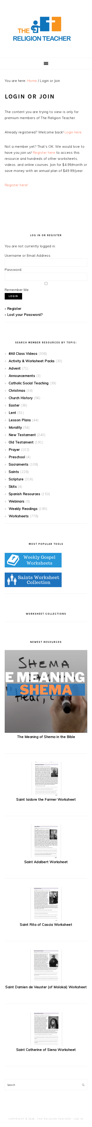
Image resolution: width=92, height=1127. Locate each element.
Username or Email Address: (28, 255)
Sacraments (19, 464)
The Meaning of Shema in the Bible (46, 737)
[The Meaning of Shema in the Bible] (46, 731)
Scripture (16, 479)
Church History (21, 398)
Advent (15, 368)
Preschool (17, 457)
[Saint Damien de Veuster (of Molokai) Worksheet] (46, 982)
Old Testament (21, 442)
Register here (44, 152)
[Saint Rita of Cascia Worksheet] (46, 919)
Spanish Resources (24, 494)
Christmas (17, 390)
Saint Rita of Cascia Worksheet (46, 924)
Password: (13, 269)
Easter (14, 405)
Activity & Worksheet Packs (32, 361)
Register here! (16, 185)
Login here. (74, 132)
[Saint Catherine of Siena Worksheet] (46, 1044)
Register (14, 308)
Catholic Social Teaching (29, 383)
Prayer (14, 449)
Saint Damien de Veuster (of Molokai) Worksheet (46, 987)
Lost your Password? (25, 314)
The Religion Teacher (54, 1119)
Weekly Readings (23, 509)
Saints (14, 472)
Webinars (17, 501)
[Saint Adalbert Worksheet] (46, 857)
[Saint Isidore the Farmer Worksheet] (46, 794)
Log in (78, 1119)
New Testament (22, 435)
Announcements (22, 376)
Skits (13, 486)
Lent (12, 413)
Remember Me (17, 290)
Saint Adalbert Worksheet (46, 862)
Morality (15, 427)
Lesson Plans (20, 420)
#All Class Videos (23, 353)
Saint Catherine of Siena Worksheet (46, 1050)
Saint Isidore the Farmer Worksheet (46, 799)
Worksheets (19, 516)
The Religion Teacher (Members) (46, 29)
